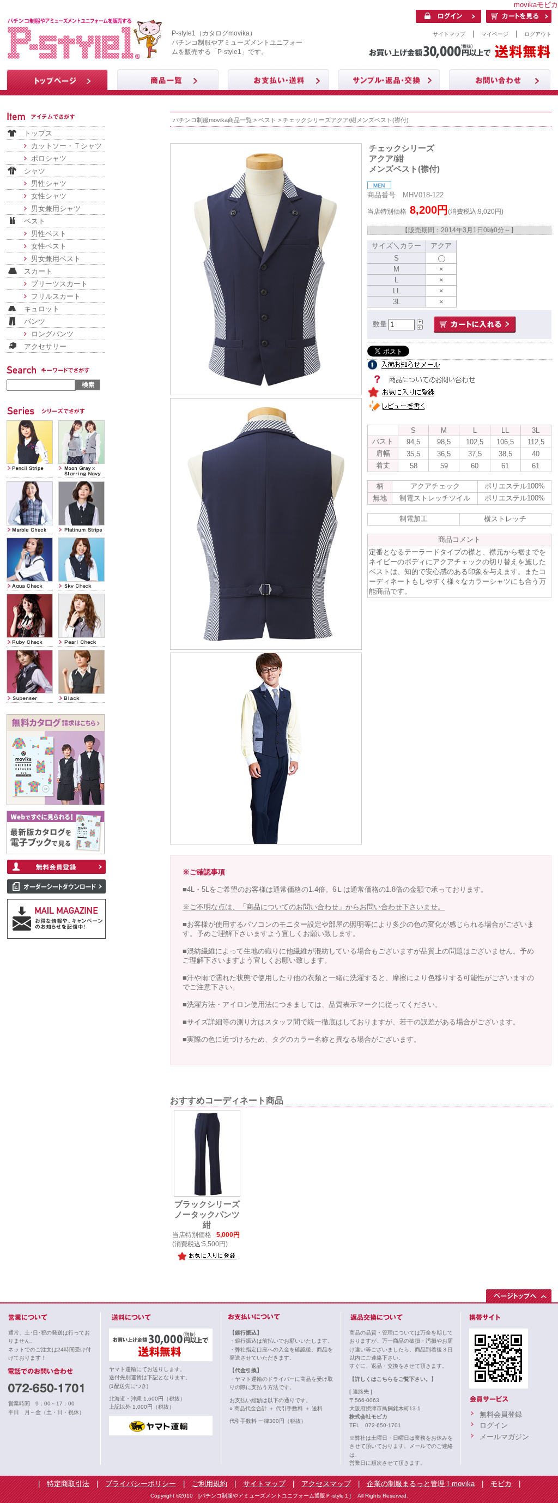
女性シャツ (48, 196)
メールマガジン (504, 1437)
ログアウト (537, 34)
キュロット (41, 309)
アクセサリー (45, 346)
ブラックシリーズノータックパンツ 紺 (211, 1214)
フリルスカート (56, 296)
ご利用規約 (209, 1484)
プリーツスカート (59, 284)
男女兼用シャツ (56, 208)
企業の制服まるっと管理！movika (421, 1484)
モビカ (501, 1484)
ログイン (494, 1425)
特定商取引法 (68, 1484)
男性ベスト (48, 234)
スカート (38, 271)
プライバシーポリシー (140, 1484)
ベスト (34, 221)
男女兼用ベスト (56, 259)
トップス (38, 133)
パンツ (34, 321)
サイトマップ (449, 34)
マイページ (494, 34)
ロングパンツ (52, 334)
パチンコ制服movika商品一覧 (212, 120)
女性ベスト (48, 246)
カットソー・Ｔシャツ (66, 146)
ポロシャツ (48, 158)
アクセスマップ (326, 1484)
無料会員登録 (501, 1414)
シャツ (34, 171)
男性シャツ (48, 183)
